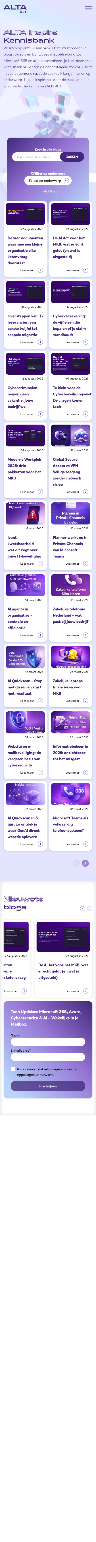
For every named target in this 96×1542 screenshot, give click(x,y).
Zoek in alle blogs (48, 149)
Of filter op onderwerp (48, 173)
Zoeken (72, 157)
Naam (15, 1035)
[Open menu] (88, 8)
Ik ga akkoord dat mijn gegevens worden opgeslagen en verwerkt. (47, 1072)
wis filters (49, 191)
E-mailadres (21, 1050)
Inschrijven (48, 1086)
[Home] (15, 9)
